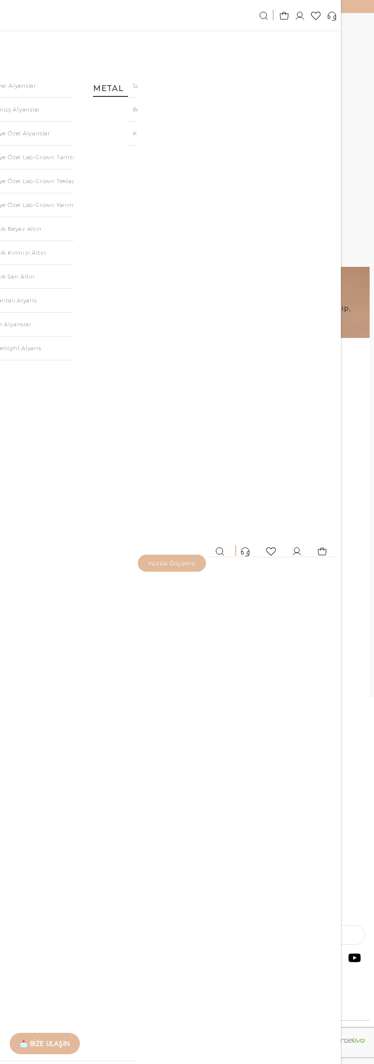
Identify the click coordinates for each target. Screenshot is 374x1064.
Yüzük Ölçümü (172, 563)
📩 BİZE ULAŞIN (44, 1043)
